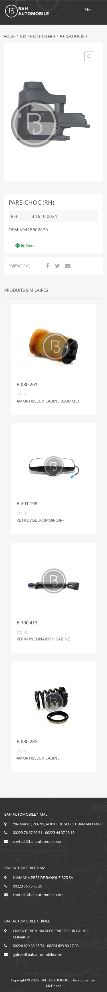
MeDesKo (53, 985)
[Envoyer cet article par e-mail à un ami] (67, 265)
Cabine (22, 394)
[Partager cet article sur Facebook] (46, 265)
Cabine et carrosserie (37, 36)
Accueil (9, 36)
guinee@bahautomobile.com (37, 954)
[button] (89, 10)
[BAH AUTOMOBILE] (27, 16)
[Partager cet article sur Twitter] (56, 265)
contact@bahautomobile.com (38, 841)
